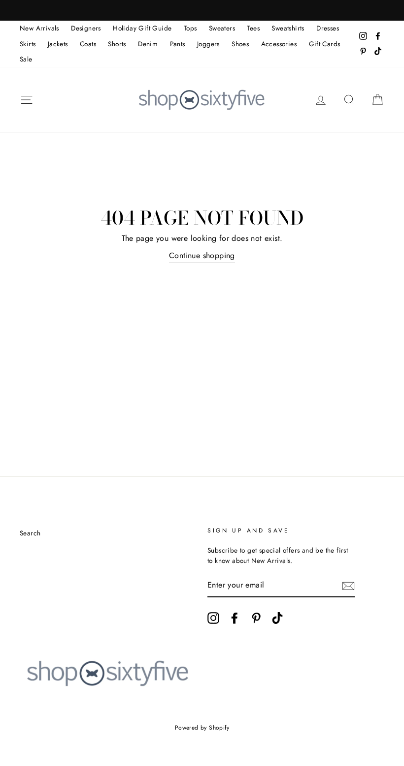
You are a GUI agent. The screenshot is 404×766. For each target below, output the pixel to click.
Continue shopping (202, 255)
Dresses (327, 28)
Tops (190, 28)
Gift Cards (324, 44)
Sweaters (222, 28)
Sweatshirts (287, 28)
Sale (26, 59)
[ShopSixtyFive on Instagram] (213, 618)
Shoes (240, 44)
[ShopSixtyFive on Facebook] (234, 618)
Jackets (58, 44)
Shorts (117, 44)
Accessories (279, 44)
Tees (253, 28)
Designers (86, 28)
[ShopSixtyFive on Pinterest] (256, 618)
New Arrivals (39, 28)
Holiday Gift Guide (142, 28)
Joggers (208, 44)
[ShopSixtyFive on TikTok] (277, 618)
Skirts (27, 44)
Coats (88, 44)
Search (30, 533)
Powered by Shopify (202, 727)
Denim (148, 44)
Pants (177, 44)
